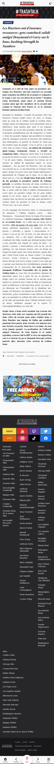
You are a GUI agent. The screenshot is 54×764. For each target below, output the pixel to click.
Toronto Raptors (41, 632)
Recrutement (38, 746)
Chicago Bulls (44, 471)
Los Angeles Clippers (43, 525)
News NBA (10, 356)
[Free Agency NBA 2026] (27, 388)
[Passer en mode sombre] (50, 3)
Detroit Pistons (41, 497)
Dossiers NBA (9, 483)
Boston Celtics (44, 455)
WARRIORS (20, 356)
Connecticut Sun (10, 668)
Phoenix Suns (44, 599)
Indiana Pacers (41, 518)
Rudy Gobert (25, 466)
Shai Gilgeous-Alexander (26, 549)
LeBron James (26, 457)
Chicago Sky (8, 664)
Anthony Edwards (24, 490)
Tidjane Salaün (26, 571)
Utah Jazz (42, 638)
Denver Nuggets (41, 490)
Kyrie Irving (25, 480)
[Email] (33, 51)
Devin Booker (26, 523)
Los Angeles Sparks (11, 691)
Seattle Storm (9, 709)
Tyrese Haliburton (25, 581)
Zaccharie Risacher (24, 556)
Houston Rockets (42, 511)
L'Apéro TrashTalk (7, 505)
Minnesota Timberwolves (44, 558)
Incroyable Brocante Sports (7, 523)
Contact (24, 742)
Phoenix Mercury (10, 705)
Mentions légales (20, 750)
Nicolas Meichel (27, 51)
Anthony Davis (26, 544)
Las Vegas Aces (9, 687)
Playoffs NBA (9, 479)
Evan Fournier (26, 512)
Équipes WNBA (9, 723)
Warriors (32, 352)
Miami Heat (43, 545)
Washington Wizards (43, 644)
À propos (17, 742)
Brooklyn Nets (44, 459)
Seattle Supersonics (43, 625)
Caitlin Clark (8, 655)
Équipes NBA (8, 495)
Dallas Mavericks (42, 483)
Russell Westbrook (24, 533)
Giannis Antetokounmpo (27, 506)
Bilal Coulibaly (26, 562)
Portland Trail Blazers (44, 604)
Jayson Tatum (26, 528)
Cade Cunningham (25, 588)
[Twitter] (36, 51)
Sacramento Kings (43, 611)
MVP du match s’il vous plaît (24, 225)
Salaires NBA (8, 474)
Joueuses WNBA (10, 727)
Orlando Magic (41, 586)
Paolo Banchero (27, 594)
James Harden (26, 496)
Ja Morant (24, 475)
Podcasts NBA (9, 499)
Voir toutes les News (27, 364)
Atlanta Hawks (44, 450)
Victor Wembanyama (26, 451)
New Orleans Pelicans (43, 565)
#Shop (9, 431)
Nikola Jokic (25, 500)
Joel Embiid (25, 576)
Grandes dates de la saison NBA (9, 513)
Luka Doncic (25, 484)
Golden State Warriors (44, 504)
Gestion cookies (32, 750)
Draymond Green (12, 352)
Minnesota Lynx (10, 696)
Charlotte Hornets (42, 465)
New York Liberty (11, 700)
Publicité (32, 742)
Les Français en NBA (8, 454)
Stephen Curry (24, 352)
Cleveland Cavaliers (42, 476)
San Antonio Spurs (43, 618)
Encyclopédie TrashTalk (9, 489)
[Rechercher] (4, 3)
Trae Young (25, 539)
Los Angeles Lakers (43, 532)
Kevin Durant (26, 471)
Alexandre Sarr (26, 567)
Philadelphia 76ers (43, 593)
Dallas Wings (9, 673)
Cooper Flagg (26, 599)
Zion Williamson (25, 517)
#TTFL (9, 438)
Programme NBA (8, 461)
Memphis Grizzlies (42, 539)
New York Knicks (42, 572)
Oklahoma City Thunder (44, 579)
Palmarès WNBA (10, 718)
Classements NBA (8, 468)
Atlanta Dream (9, 659)
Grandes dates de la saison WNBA (18, 732)
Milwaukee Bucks (43, 551)
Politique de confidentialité (23, 746)
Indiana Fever (9, 682)
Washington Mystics (12, 714)
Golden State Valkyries (13, 677)
